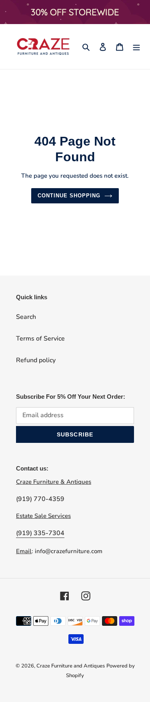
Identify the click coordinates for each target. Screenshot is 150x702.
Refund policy (36, 360)
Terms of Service (40, 338)
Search (26, 316)
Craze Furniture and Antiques (70, 666)
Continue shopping (69, 196)
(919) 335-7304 (40, 533)
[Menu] (136, 46)
